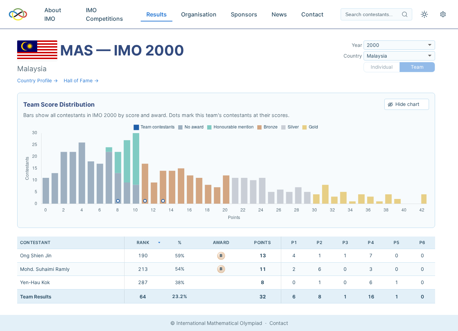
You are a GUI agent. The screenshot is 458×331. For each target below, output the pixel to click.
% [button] (179, 242)
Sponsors (244, 14)
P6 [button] (422, 242)
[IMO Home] (18, 14)
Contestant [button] (35, 242)
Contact (312, 14)
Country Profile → (37, 80)
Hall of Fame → (81, 80)
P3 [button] (345, 242)
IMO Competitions (104, 14)
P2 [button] (319, 242)
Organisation (198, 14)
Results (156, 14)
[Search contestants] (404, 14)
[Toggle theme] (424, 14)
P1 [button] (294, 242)
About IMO (52, 14)
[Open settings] (443, 14)
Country (353, 56)
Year (357, 45)
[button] (142, 243)
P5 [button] (396, 242)
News (279, 14)
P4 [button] (371, 242)
